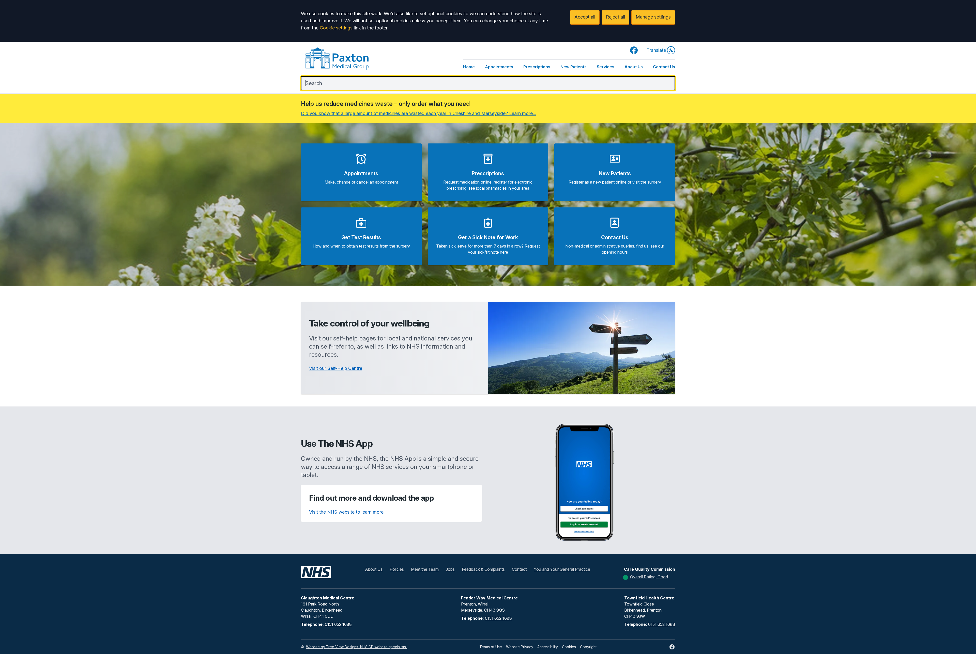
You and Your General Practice (562, 569)
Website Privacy (519, 647)
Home (469, 66)
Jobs (450, 569)
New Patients (573, 66)
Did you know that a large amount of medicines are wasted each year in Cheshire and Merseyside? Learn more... (418, 113)
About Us (633, 66)
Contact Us (664, 66)
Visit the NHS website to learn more (346, 512)
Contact (519, 569)
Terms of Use (490, 647)
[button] (361, 172)
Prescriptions (536, 66)
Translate (656, 50)
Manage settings (653, 17)
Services (605, 66)
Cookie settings (336, 27)
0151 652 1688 (338, 624)
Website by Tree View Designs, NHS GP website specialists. (356, 647)
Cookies (569, 647)
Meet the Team (425, 569)
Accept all (584, 17)
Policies (397, 569)
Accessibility (547, 647)
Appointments (499, 66)
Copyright (588, 647)
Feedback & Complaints (483, 569)
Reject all (615, 17)
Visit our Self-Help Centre (335, 368)
